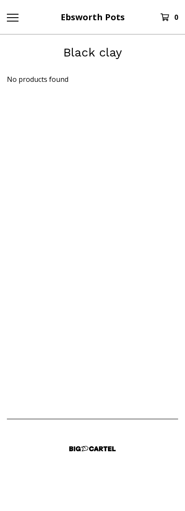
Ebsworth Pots (93, 17)
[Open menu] (12, 17)
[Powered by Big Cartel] (92, 448)
